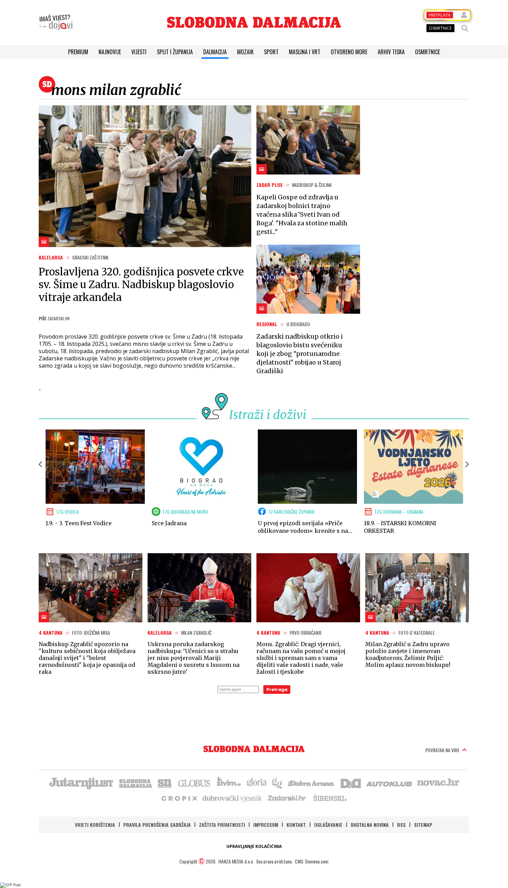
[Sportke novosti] (165, 783)
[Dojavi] (56, 22)
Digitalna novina (370, 824)
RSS (401, 824)
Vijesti (139, 52)
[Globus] (194, 783)
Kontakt (296, 824)
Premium (78, 52)
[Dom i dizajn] (351, 783)
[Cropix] (179, 798)
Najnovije (109, 52)
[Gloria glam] (277, 783)
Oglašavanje (328, 824)
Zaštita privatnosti (222, 824)
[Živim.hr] (228, 783)
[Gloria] (256, 783)
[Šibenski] (329, 798)
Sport (271, 52)
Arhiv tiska (391, 52)
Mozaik (245, 52)
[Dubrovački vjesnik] (232, 798)
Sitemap (423, 824)
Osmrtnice (427, 52)
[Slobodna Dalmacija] (254, 22)
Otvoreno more (349, 52)
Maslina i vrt (304, 52)
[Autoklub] (389, 783)
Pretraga (277, 689)
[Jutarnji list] (80, 783)
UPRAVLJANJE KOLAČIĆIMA (254, 846)
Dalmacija (215, 52)
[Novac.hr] (438, 783)
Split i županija (175, 52)
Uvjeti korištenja (95, 824)
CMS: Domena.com (311, 861)
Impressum (265, 824)
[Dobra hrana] (311, 783)
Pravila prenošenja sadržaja (157, 824)
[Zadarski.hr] (287, 798)
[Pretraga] (465, 28)
